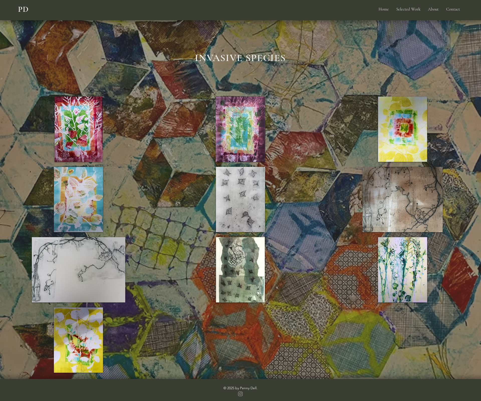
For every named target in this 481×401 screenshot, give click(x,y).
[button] (78, 129)
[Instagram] (240, 394)
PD (23, 9)
